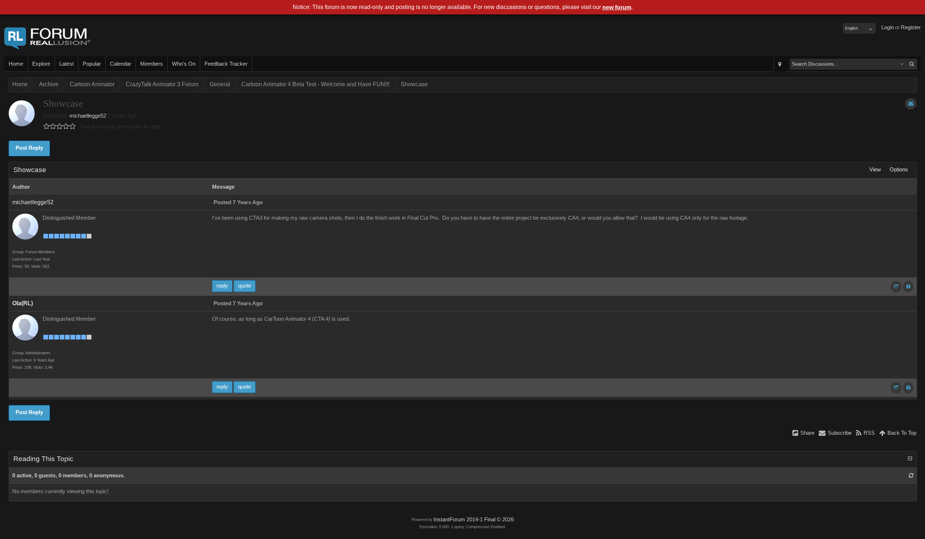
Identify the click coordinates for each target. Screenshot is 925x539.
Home (16, 64)
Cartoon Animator (92, 84)
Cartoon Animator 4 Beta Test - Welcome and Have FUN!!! (315, 84)
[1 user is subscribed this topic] (910, 103)
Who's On (183, 64)
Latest (66, 64)
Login (887, 27)
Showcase (414, 84)
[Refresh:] (911, 475)
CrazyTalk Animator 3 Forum (162, 84)
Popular (92, 64)
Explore (41, 64)
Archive (49, 84)
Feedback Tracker (226, 64)
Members (151, 64)
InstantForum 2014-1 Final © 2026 (474, 519)
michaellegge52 (87, 116)
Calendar (120, 64)
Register (911, 27)
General (220, 84)
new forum (616, 7)
